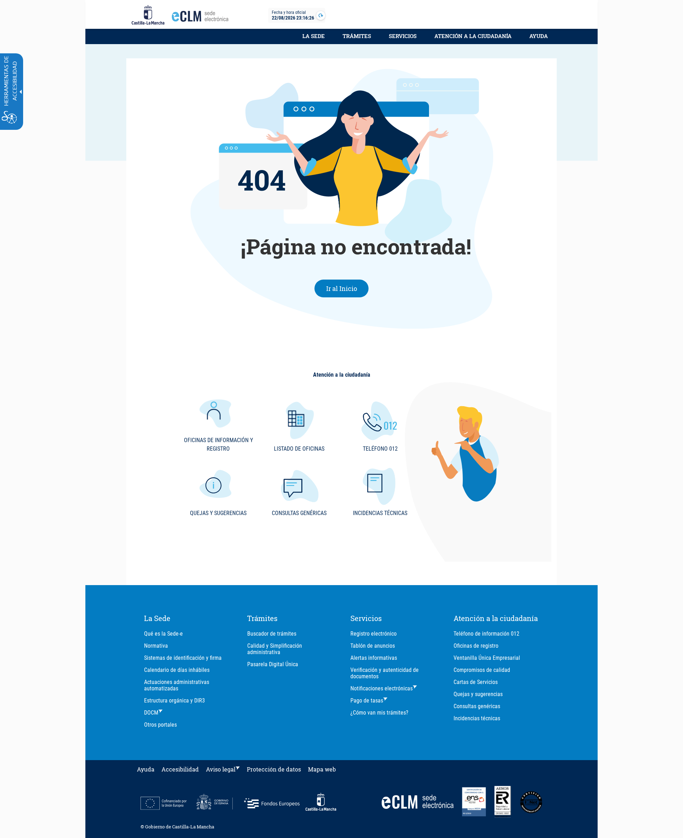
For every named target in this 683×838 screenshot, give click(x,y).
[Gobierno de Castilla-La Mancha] (148, 15)
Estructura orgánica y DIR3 (174, 700)
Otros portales (160, 724)
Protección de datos (274, 769)
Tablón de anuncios (372, 645)
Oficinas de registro (476, 645)
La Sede (313, 35)
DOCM (151, 712)
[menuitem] (313, 39)
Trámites (357, 35)
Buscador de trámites (271, 633)
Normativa (156, 645)
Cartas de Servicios (476, 682)
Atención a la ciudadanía (473, 35)
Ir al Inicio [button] (347, 288)
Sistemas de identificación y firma (183, 657)
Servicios (403, 35)
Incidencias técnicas (477, 718)
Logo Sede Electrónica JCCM (202, 18)
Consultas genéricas (477, 706)
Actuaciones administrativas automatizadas (176, 685)
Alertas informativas (373, 657)
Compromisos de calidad (482, 670)
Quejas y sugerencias (478, 694)
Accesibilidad (180, 769)
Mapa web (322, 769)
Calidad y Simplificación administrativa (274, 649)
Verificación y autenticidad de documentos (384, 673)
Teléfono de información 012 (486, 633)
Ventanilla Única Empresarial (487, 657)
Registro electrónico (373, 633)
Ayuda (538, 35)
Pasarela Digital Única (272, 664)
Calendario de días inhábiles (177, 670)
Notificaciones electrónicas (381, 688)
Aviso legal (220, 769)
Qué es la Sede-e (163, 633)
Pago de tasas (366, 700)
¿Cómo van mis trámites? (379, 712)
